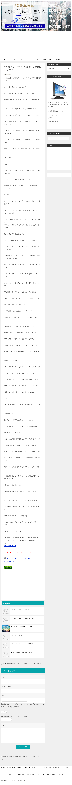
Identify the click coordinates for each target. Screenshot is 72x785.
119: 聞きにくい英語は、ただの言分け (20, 609)
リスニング (7, 74)
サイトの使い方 (13, 59)
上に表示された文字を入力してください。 (14, 716)
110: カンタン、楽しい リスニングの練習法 (22, 643)
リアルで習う (35, 59)
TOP (16, 767)
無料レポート (24, 59)
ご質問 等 (57, 59)
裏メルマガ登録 (47, 59)
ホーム (3, 59)
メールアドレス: (52, 115)
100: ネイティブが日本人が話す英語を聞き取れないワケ (34, 663)
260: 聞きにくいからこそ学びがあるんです (21, 626)
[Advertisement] (36, 44)
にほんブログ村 (9, 561)
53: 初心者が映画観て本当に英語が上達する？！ (23, 652)
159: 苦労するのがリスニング (18, 635)
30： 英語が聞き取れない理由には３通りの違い (22, 618)
